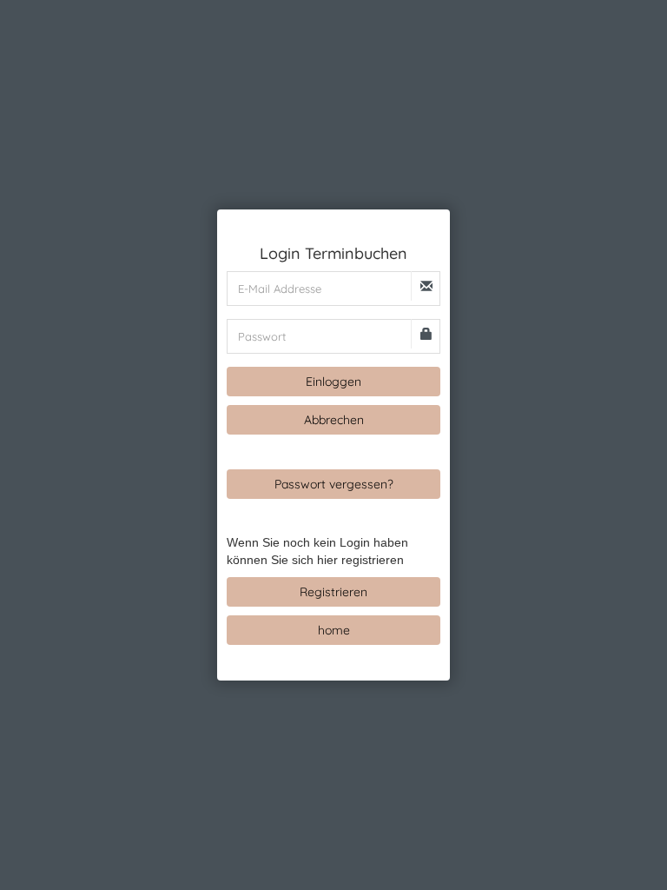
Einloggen (333, 381)
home (334, 630)
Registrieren (333, 592)
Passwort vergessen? (333, 484)
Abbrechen (334, 420)
